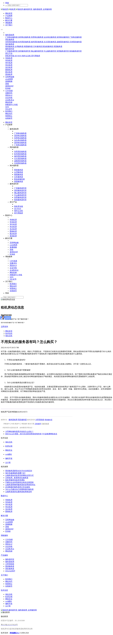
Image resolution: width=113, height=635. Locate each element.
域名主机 (8, 336)
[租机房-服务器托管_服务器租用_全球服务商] (8, 9)
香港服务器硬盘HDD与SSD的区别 (18, 471)
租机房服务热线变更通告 (15, 480)
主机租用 (38, 424)
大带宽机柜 (39, 420)
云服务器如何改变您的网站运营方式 (19, 475)
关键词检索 (45, 424)
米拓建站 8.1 (14, 633)
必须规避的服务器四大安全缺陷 (17, 487)
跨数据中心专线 (9, 424)
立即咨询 (4, 326)
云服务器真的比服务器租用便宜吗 (18, 492)
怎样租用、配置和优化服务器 (16, 478)
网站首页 (8, 122)
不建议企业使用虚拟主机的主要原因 (19, 482)
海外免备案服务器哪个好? (15, 473)
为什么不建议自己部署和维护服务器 (19, 489)
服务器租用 (13, 420)
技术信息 (8, 333)
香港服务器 (48, 420)
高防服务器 (22, 420)
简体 (7, 3)
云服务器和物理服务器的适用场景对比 (20, 485)
